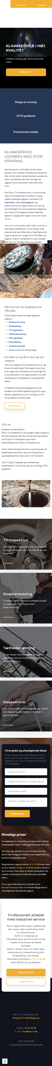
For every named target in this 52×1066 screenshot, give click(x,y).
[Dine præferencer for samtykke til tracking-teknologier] (4, 1061)
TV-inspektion (16, 330)
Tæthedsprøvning (17, 334)
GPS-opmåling (15, 338)
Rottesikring (15, 342)
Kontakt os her (14, 406)
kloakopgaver (28, 202)
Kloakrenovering (17, 322)
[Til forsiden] (26, 16)
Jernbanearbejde (17, 346)
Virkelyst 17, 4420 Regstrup (26, 1018)
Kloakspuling (15, 326)
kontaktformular (10, 887)
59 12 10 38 (34, 864)
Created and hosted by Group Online (26, 1044)
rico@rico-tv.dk (23, 867)
